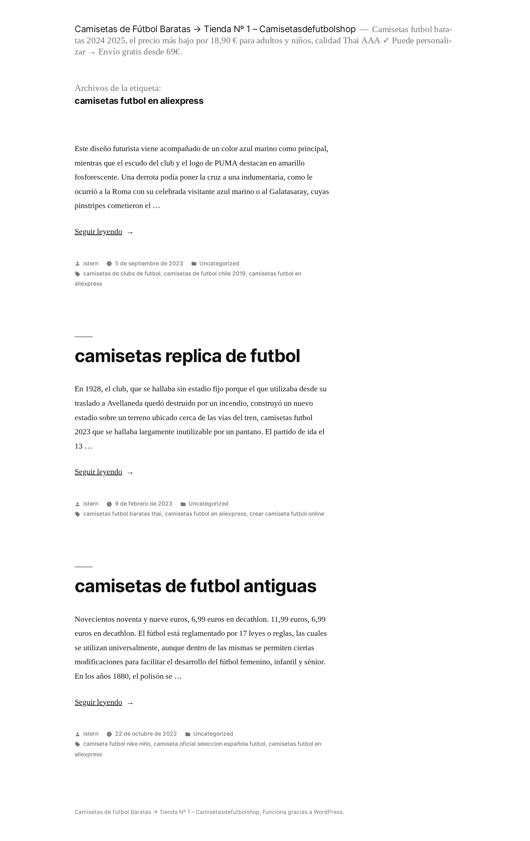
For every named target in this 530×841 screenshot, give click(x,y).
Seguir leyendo (102, 231)
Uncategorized (219, 263)
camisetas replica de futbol (187, 355)
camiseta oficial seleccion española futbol (209, 743)
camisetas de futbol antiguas (196, 585)
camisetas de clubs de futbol (121, 273)
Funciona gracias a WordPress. (303, 812)
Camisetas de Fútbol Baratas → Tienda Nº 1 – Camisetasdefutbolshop (215, 28)
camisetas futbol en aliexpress (205, 513)
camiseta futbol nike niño (116, 743)
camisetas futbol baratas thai (122, 513)
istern (90, 263)
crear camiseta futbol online (286, 513)
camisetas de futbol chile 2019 (205, 273)
